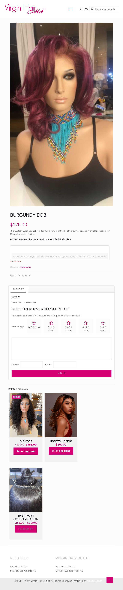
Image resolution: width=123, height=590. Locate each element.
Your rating (18, 326)
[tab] (18, 289)
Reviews (18, 288)
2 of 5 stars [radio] (51, 329)
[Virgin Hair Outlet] (24, 9)
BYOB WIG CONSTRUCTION (26, 517)
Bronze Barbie (61, 441)
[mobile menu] (70, 9)
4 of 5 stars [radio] (85, 329)
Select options (25, 451)
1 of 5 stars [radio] (34, 327)
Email (48, 364)
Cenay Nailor (94, 581)
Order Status (18, 566)
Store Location (65, 566)
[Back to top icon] (109, 580)
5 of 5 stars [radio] (102, 329)
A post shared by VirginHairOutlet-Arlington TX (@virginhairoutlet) (44, 256)
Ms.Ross (26, 441)
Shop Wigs (25, 267)
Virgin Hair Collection (69, 571)
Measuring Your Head (23, 571)
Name (15, 364)
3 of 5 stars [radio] (68, 329)
